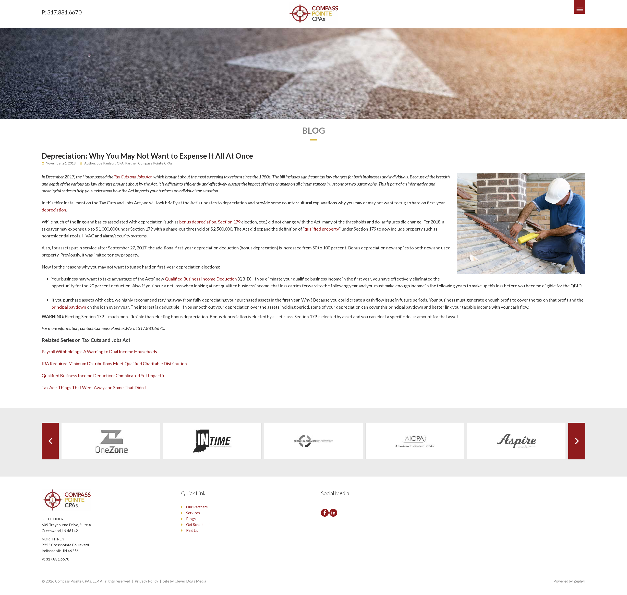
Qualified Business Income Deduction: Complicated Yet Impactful (104, 375)
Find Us (192, 530)
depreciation (54, 209)
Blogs (191, 518)
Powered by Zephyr (569, 581)
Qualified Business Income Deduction (201, 278)
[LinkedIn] (333, 513)
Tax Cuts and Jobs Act (133, 176)
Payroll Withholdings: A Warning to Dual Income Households (99, 351)
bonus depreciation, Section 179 (210, 221)
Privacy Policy (146, 581)
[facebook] (325, 513)
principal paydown (69, 307)
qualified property (321, 229)
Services (193, 513)
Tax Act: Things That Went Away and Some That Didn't (94, 387)
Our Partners (197, 507)
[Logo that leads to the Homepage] (70, 500)
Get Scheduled (197, 524)
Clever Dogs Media (190, 581)
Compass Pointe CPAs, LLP (76, 581)
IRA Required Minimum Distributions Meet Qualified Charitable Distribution (114, 363)
